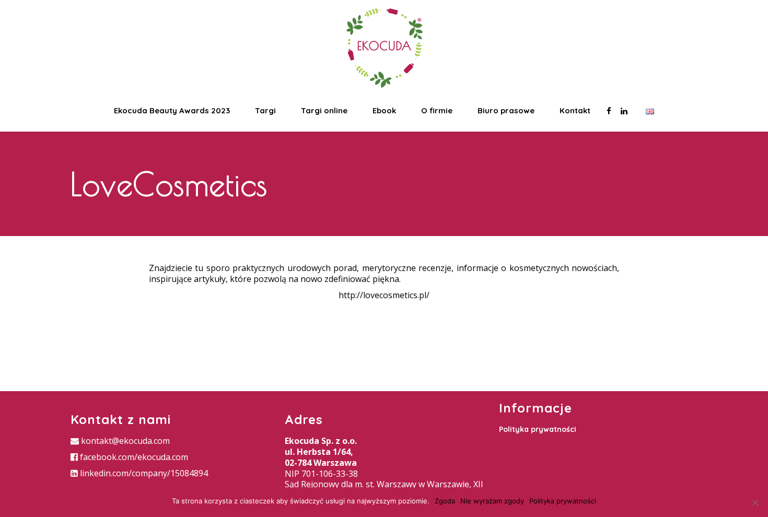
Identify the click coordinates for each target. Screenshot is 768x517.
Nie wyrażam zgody (492, 501)
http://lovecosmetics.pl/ (384, 295)
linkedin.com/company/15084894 (143, 473)
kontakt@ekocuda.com (124, 440)
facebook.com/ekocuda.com (133, 457)
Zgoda (445, 501)
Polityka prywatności (537, 429)
